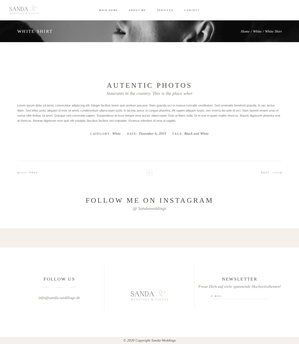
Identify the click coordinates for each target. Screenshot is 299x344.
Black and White (196, 134)
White (257, 31)
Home (245, 31)
